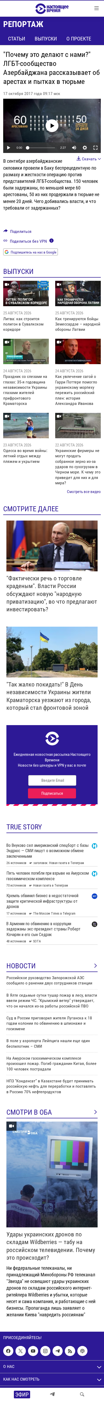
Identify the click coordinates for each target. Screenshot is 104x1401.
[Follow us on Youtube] (33, 1351)
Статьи (16, 38)
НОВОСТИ (21, 966)
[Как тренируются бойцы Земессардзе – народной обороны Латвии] (78, 293)
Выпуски (46, 38)
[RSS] (70, 1351)
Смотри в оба (29, 1112)
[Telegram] (52, 1394)
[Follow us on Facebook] (8, 1351)
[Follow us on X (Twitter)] (20, 1351)
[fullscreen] (95, 147)
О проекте (78, 38)
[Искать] (82, 1394)
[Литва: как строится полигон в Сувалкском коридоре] (26, 293)
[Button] (17, 233)
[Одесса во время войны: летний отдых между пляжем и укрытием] (26, 425)
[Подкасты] (82, 1351)
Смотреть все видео (84, 491)
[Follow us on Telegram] (58, 1351)
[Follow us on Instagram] (45, 1351)
